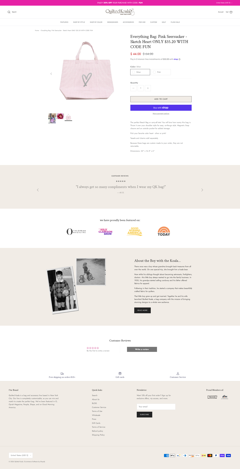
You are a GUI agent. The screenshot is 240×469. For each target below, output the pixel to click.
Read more (143, 310)
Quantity (134, 83)
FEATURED (64, 22)
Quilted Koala (18, 461)
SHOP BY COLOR (96, 22)
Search (94, 395)
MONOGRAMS (112, 22)
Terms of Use (97, 411)
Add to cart (161, 99)
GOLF (164, 22)
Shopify (42, 461)
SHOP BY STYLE (79, 22)
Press (94, 419)
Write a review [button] (142, 349)
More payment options (161, 113)
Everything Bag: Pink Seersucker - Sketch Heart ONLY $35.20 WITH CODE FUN (67, 30)
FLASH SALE (175, 22)
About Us (95, 399)
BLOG (94, 403)
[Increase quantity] (148, 88)
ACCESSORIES (128, 22)
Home (37, 30)
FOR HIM (142, 22)
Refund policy (97, 431)
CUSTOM (153, 22)
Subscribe (144, 414)
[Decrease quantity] (133, 88)
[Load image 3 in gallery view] (86, 72)
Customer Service (99, 407)
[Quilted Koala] (120, 12)
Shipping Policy (98, 435)
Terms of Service (98, 427)
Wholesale (96, 415)
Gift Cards (96, 423)
